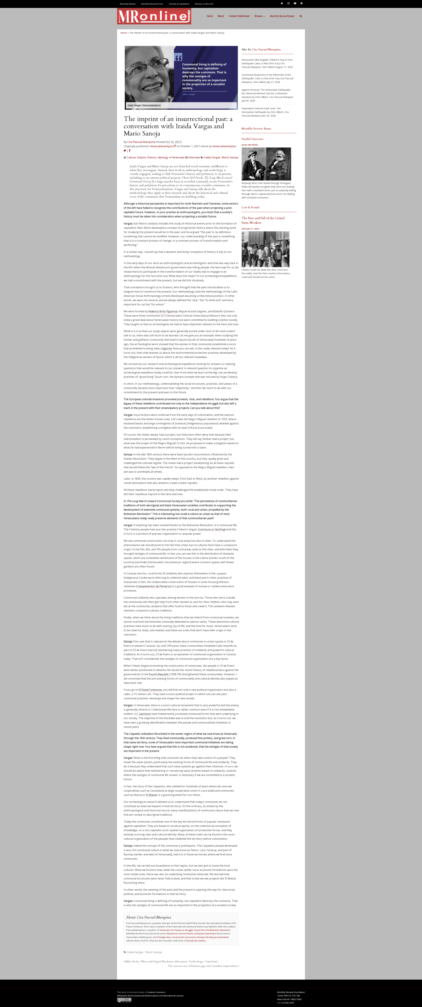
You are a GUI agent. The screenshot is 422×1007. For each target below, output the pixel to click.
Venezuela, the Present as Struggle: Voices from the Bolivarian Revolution (194, 930)
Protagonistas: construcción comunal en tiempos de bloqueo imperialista (193, 937)
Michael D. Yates (250, 228)
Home (210, 16)
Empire (141, 157)
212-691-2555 (287, 1002)
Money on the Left (204, 3)
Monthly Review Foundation (291, 992)
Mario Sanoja (230, 157)
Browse (258, 16)
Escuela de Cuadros (195, 940)
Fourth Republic (159, 674)
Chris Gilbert (268, 67)
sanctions (145, 714)
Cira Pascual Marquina (141, 142)
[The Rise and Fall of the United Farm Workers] (265, 249)
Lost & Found (250, 207)
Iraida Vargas (212, 157)
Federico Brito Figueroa (162, 311)
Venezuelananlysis (223, 146)
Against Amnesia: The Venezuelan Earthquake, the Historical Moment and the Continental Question (266, 93)
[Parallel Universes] (266, 164)
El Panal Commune (150, 690)
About (221, 16)
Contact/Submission (239, 16)
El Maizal (151, 795)
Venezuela (178, 157)
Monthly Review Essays (256, 129)
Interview (194, 157)
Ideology (163, 157)
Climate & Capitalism (179, 3)
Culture (131, 157)
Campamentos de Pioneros (154, 586)
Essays (282, 16)
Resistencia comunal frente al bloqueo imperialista (191, 933)
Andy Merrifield (250, 144)
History (151, 157)
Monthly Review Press (152, 3)
